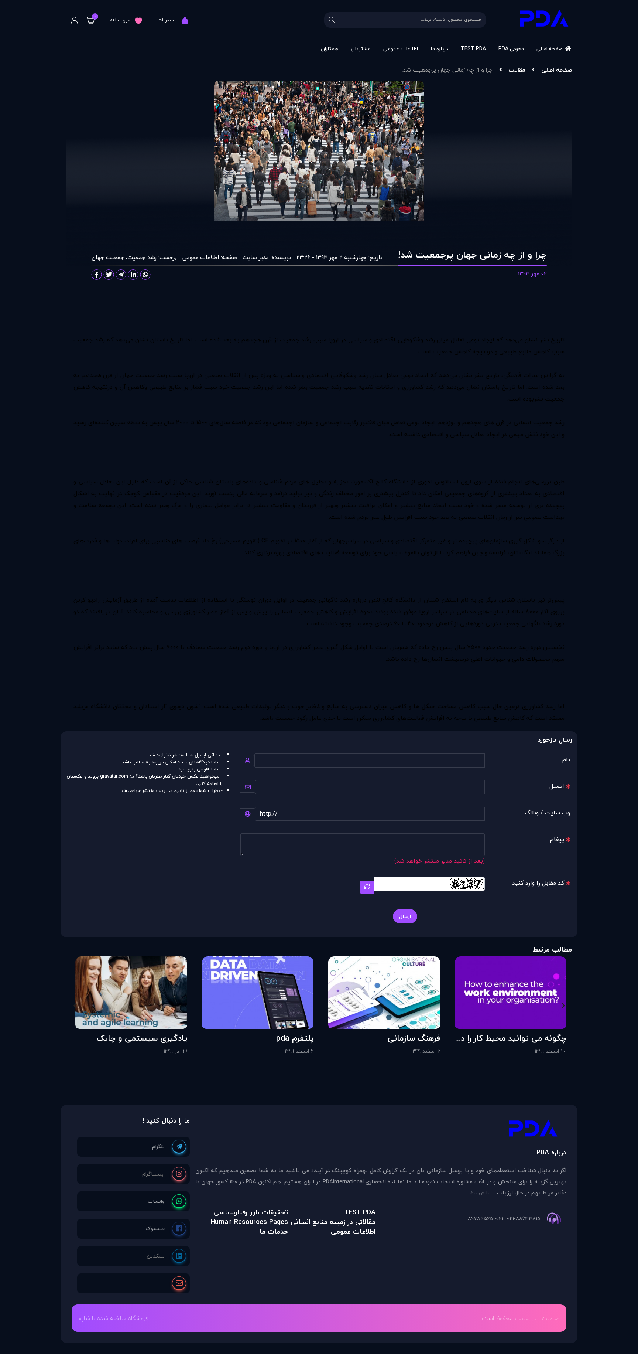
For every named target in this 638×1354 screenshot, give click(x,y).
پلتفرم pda (294, 1038)
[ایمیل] (179, 1283)
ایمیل (556, 786)
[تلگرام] (169, 1147)
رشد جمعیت (142, 257)
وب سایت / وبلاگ (547, 812)
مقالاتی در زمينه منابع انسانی (333, 1222)
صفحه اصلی (549, 48)
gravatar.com (114, 776)
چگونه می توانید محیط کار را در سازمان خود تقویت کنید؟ (512, 1038)
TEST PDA (473, 48)
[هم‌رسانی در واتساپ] (145, 274)
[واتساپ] (167, 1201)
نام (566, 759)
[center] (331, 20)
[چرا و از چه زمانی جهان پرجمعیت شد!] (381, 1130)
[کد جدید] (367, 887)
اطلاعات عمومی (400, 48)
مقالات (516, 70)
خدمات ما (274, 1231)
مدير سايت (256, 257)
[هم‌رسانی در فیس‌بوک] (97, 274)
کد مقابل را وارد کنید (538, 883)
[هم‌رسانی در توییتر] (109, 274)
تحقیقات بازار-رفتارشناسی (251, 1212)
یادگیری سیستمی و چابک (142, 1038)
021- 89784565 (485, 1219)
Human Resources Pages (249, 1222)
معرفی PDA (511, 48)
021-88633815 (524, 1219)
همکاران (329, 48)
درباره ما (439, 48)
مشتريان (361, 48)
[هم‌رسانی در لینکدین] (133, 274)
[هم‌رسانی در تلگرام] (121, 274)
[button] (563, 1005)
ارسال (405, 916)
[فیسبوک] (166, 1229)
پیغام (557, 839)
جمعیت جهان (108, 257)
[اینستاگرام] (164, 1174)
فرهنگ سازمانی (414, 1038)
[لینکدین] (166, 1256)
